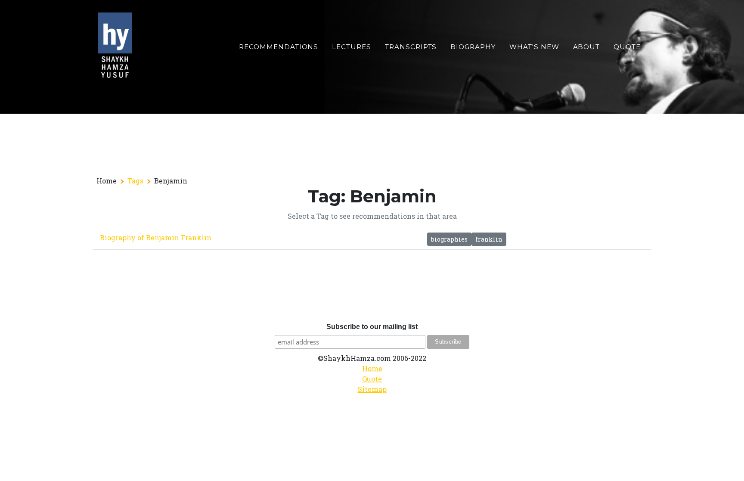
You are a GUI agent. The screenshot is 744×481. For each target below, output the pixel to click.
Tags (135, 180)
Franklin (488, 239)
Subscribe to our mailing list (372, 326)
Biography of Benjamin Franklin (155, 237)
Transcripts (411, 47)
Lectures (351, 47)
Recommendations (278, 47)
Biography (473, 47)
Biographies (449, 239)
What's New (534, 47)
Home (372, 368)
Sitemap (372, 389)
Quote (627, 47)
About (586, 47)
